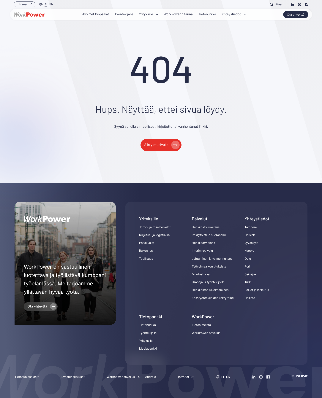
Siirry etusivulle (156, 145)
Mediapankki (148, 348)
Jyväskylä (251, 243)
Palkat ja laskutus (256, 290)
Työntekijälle (148, 333)
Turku (248, 282)
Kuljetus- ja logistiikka (154, 235)
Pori (247, 266)
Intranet (23, 4)
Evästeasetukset (73, 377)
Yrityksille (146, 341)
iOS (140, 377)
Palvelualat (146, 243)
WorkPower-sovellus (206, 333)
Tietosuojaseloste (27, 377)
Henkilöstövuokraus (206, 227)
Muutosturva (200, 274)
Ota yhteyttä (295, 14)
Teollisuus (146, 258)
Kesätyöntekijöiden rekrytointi (213, 298)
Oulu (247, 258)
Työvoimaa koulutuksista (209, 266)
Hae (279, 4)
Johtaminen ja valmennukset (212, 258)
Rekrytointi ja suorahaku (209, 235)
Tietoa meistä (201, 325)
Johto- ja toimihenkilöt (155, 227)
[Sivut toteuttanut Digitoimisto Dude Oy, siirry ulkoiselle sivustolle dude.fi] (299, 377)
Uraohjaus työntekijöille (208, 282)
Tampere (250, 227)
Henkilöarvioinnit (203, 243)
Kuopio (249, 251)
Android (150, 377)
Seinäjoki (250, 274)
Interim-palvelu (202, 251)
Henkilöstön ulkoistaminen (210, 290)
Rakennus (146, 251)
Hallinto (249, 298)
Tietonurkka (147, 325)
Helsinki (249, 235)
